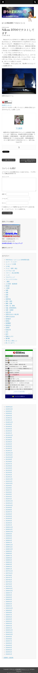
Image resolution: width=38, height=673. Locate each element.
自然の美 (8, 312)
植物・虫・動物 (10, 305)
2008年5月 (9, 560)
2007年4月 (9, 582)
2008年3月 (9, 564)
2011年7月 (9, 490)
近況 (7, 332)
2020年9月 (9, 411)
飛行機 (8, 338)
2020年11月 (9, 407)
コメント (5, 176)
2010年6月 (9, 514)
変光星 (8, 286)
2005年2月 (9, 625)
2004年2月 (9, 652)
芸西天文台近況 (5, 27)
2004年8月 (9, 639)
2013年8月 (9, 437)
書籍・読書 (9, 303)
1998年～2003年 (8, 657)
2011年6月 (9, 492)
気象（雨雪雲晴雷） (11, 308)
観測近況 (8, 325)
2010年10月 (9, 505)
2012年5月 (9, 468)
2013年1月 (9, 450)
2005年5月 (9, 619)
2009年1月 (9, 542)
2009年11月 (9, 529)
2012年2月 (9, 474)
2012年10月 (9, 457)
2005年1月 (9, 628)
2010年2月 (9, 523)
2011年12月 (9, 479)
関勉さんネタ (9, 336)
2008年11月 (9, 547)
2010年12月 (9, 501)
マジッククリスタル (11, 279)
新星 (7, 294)
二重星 (8, 281)
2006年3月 (9, 601)
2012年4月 (9, 470)
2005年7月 (9, 614)
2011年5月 (9, 494)
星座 (7, 297)
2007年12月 (9, 571)
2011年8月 (9, 488)
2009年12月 (9, 527)
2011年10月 (9, 483)
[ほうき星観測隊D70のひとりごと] (19, 13)
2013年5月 (9, 442)
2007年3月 (9, 584)
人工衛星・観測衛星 (11, 284)
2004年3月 (9, 649)
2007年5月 (9, 579)
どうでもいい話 (10, 270)
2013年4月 (9, 444)
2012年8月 (9, 461)
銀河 (7, 334)
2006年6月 (9, 595)
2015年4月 (9, 428)
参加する (30, 393)
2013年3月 (9, 446)
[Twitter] (19, 147)
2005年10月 (9, 608)
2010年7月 (9, 512)
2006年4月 (9, 599)
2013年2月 (9, 448)
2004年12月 (9, 630)
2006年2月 (9, 604)
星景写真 (8, 299)
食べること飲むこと (11, 340)
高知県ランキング (6, 105)
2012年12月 (9, 453)
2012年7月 (9, 464)
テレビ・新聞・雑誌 (11, 268)
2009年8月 (9, 536)
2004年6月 (9, 643)
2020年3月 (9, 415)
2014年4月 (9, 431)
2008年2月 (9, 566)
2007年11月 (9, 573)
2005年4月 (9, 621)
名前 (4, 194)
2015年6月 (9, 424)
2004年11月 (9, 632)
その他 (8, 266)
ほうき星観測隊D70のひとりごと (21, 669)
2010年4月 (9, 518)
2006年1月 (9, 606)
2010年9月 (9, 507)
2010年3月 (9, 520)
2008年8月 (9, 553)
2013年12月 (9, 435)
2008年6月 (9, 558)
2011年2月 (9, 496)
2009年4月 (9, 540)
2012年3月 (9, 472)
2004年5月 (9, 645)
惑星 (7, 292)
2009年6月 (9, 538)
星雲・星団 (9, 301)
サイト (4, 203)
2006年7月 (9, 593)
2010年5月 (9, 516)
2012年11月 (9, 455)
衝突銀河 (8, 319)
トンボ (8, 275)
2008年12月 (9, 544)
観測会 (8, 321)
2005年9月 (9, 610)
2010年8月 (9, 509)
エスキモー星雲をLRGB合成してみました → (28, 160)
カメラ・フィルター (11, 262)
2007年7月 (9, 577)
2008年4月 (9, 562)
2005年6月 (9, 617)
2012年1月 (9, 477)
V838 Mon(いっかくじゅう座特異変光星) (17, 259)
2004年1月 (9, 654)
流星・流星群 (9, 310)
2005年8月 (9, 612)
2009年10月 (9, 531)
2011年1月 (9, 499)
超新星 (8, 327)
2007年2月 (9, 586)
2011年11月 (9, 481)
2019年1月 (9, 420)
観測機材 (8, 323)
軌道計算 (8, 329)
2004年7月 (9, 641)
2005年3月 (9, 623)
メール (4, 198)
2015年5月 (9, 426)
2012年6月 (9, 466)
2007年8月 (9, 575)
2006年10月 (9, 590)
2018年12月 (9, 422)
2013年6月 (9, 439)
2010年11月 (9, 503)
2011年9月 (9, 485)
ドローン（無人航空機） (13, 273)
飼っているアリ (10, 343)
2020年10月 (9, 409)
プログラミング (10, 277)
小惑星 (8, 288)
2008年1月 (9, 569)
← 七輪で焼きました (8, 160)
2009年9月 (9, 534)
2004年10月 (9, 634)
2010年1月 (9, 525)
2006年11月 (9, 588)
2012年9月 (9, 459)
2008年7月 (9, 555)
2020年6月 (9, 413)
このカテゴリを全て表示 (19, 391)
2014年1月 (9, 433)
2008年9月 (9, 551)
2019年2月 (9, 418)
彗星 (7, 290)
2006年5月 (9, 597)
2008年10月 (9, 549)
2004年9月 (9, 636)
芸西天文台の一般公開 (12, 314)
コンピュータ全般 (11, 264)
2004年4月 (9, 647)
